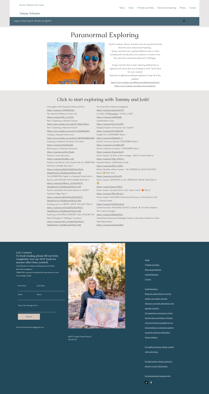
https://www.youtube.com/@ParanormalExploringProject (135, 82)
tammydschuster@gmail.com (32, 327)
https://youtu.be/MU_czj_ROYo (60, 117)
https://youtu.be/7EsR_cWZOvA (110, 159)
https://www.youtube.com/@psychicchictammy (135, 86)
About (28, 269)
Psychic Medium (26, 5)
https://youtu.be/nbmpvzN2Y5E (110, 110)
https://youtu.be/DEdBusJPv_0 (110, 138)
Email (20, 294)
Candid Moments (151, 274)
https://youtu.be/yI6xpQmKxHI (110, 152)
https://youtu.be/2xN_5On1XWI (110, 124)
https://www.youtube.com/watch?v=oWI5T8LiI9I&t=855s (71, 138)
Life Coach (39, 5)
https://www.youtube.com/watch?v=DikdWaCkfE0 (68, 131)
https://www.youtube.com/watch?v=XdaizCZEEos (68, 124)
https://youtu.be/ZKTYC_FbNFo (110, 166)
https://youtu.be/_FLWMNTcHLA (61, 110)
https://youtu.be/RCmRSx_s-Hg (60, 159)
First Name (22, 286)
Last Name (41, 286)
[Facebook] (184, 20)
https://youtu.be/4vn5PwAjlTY (109, 176)
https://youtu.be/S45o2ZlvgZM (60, 145)
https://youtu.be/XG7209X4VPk (110, 131)
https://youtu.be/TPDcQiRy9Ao (110, 194)
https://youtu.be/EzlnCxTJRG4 (109, 187)
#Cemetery (114, 114)
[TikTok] (146, 382)
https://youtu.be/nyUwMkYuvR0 (110, 145)
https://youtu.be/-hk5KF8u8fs (109, 117)
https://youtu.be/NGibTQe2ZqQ (110, 204)
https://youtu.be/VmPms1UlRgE (110, 225)
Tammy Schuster (29, 13)
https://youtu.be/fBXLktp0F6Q (110, 214)
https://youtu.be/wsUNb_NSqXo (60, 152)
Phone (39, 294)
